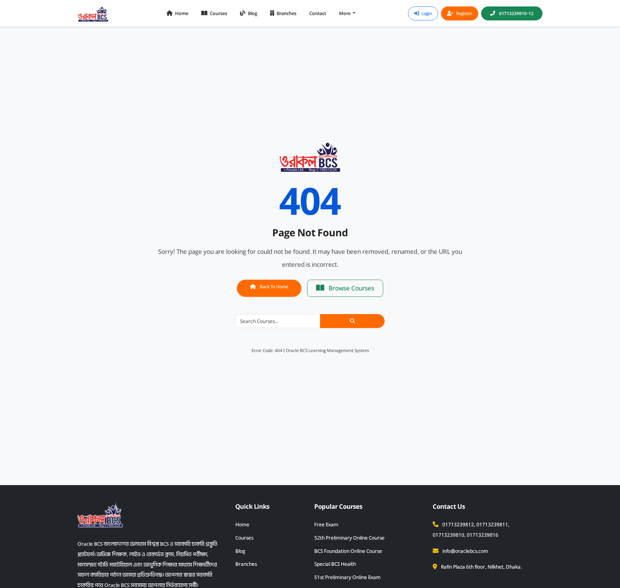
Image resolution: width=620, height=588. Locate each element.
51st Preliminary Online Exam (347, 577)
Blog (252, 13)
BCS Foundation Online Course (348, 551)
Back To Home (273, 286)
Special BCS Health (335, 564)
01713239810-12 (516, 13)
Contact (317, 13)
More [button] (345, 13)
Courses (218, 13)
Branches (286, 13)
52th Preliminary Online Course (349, 538)
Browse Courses (350, 288)
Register (463, 13)
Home (181, 13)
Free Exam (326, 524)
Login (426, 13)
